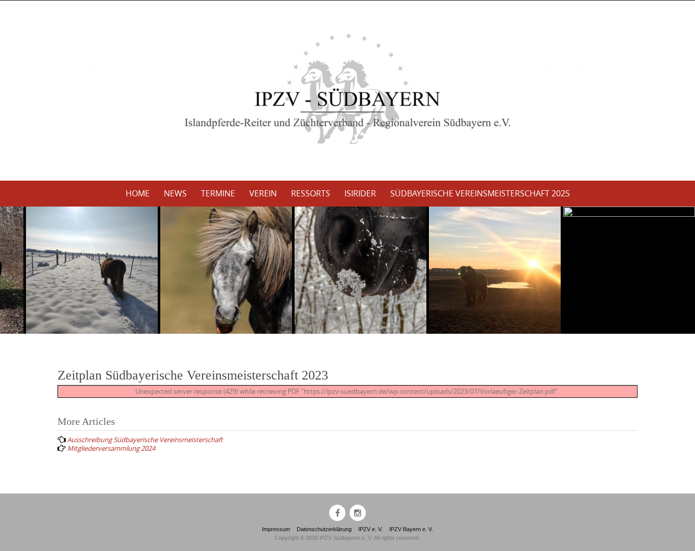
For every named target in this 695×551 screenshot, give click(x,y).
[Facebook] (337, 513)
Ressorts (310, 193)
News (175, 193)
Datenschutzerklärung (324, 529)
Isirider (360, 193)
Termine (218, 193)
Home (138, 193)
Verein (263, 193)
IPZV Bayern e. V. (411, 529)
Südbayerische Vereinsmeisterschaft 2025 (480, 193)
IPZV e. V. (370, 529)
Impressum (276, 529)
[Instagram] (358, 513)
